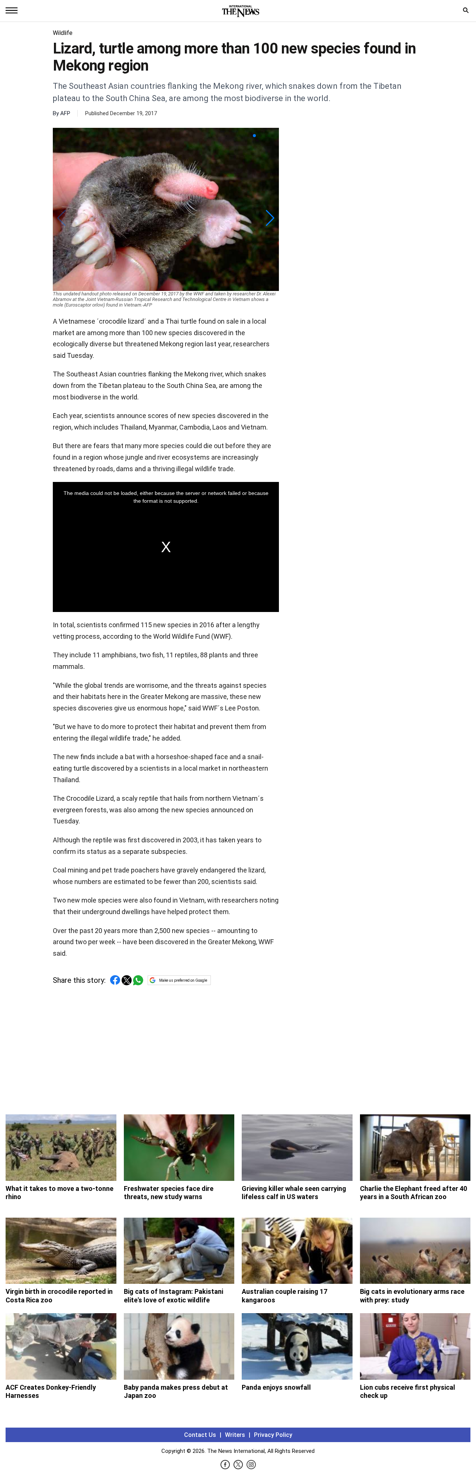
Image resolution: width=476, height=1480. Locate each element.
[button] (254, 135)
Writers (235, 1434)
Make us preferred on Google (183, 980)
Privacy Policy (273, 1434)
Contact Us (200, 1434)
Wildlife (63, 32)
